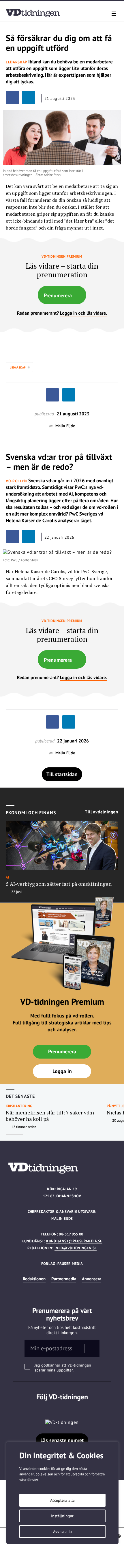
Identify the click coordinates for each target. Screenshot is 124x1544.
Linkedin (62, 1408)
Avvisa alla (62, 1531)
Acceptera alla (62, 1500)
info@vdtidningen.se (76, 1248)
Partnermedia (63, 1278)
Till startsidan (62, 774)
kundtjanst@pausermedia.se (74, 1241)
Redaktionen (34, 1278)
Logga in (62, 1071)
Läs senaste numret (62, 1440)
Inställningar (62, 1516)
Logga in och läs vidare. (83, 313)
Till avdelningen (101, 812)
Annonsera (91, 1278)
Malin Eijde (62, 1218)
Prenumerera (58, 295)
